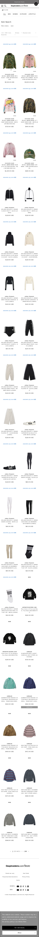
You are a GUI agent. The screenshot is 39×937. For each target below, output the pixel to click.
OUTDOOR (23, 14)
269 (25, 851)
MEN (9, 14)
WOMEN (15, 14)
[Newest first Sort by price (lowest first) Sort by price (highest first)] (8, 35)
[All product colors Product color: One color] (30, 33)
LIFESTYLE (32, 14)
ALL (4, 14)
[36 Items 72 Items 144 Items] (19, 33)
